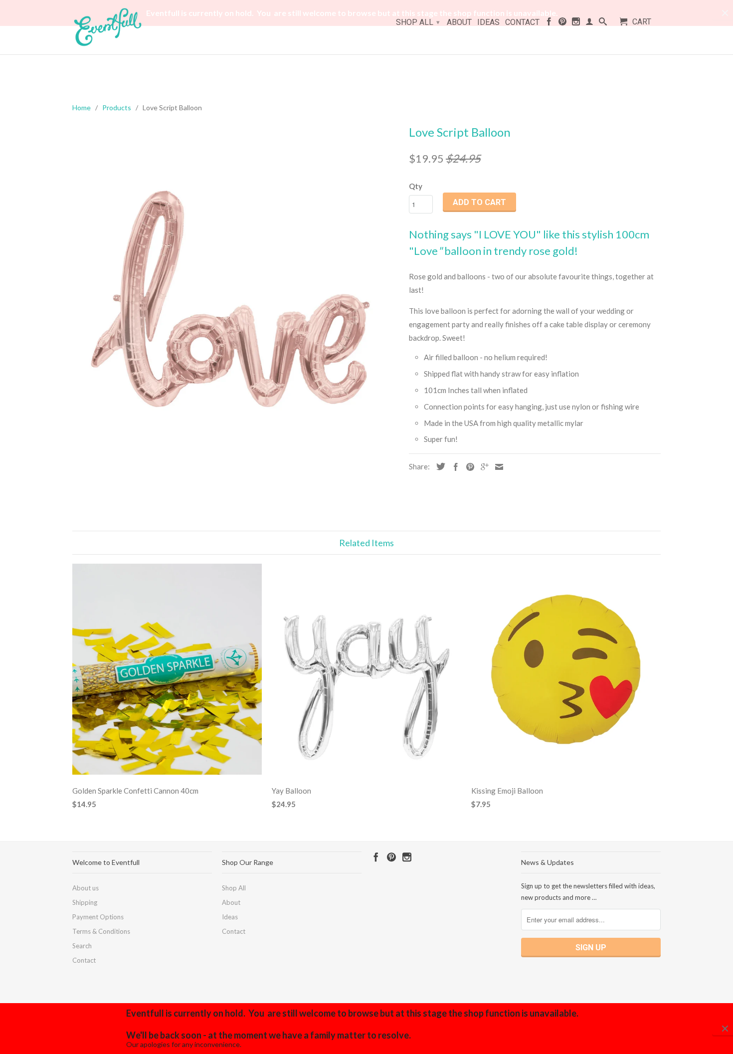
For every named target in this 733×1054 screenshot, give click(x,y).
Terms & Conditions (101, 931)
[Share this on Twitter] (438, 466)
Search (82, 946)
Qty (415, 186)
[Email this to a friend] (496, 467)
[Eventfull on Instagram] (576, 23)
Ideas (488, 22)
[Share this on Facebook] (453, 467)
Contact (522, 22)
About (459, 22)
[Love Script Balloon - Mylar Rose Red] (235, 302)
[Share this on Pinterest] (467, 467)
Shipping (84, 902)
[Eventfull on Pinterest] (562, 23)
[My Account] (589, 23)
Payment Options (98, 917)
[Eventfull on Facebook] (549, 23)
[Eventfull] (127, 27)
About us (85, 888)
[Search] (603, 23)
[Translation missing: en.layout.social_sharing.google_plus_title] (482, 467)
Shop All (418, 22)
